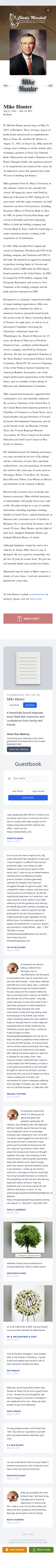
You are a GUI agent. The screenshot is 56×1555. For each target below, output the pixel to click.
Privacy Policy (20, 1542)
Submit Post (28, 797)
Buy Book (30, 705)
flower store (36, 598)
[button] (28, 1240)
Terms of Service (36, 1542)
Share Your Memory (18, 749)
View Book (14, 705)
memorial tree (38, 594)
